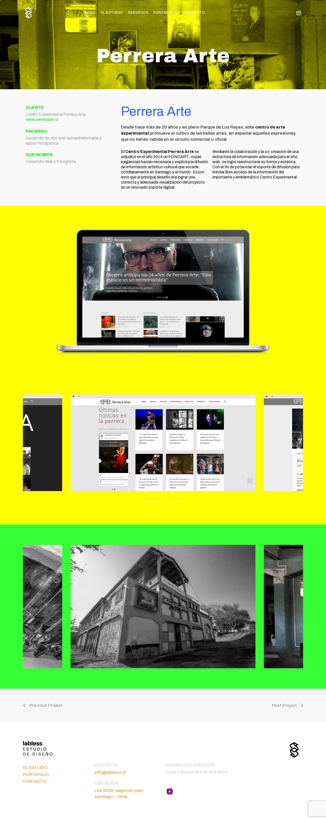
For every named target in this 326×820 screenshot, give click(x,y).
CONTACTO (35, 781)
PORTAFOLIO (36, 774)
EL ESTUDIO (35, 767)
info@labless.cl (110, 772)
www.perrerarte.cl (42, 119)
